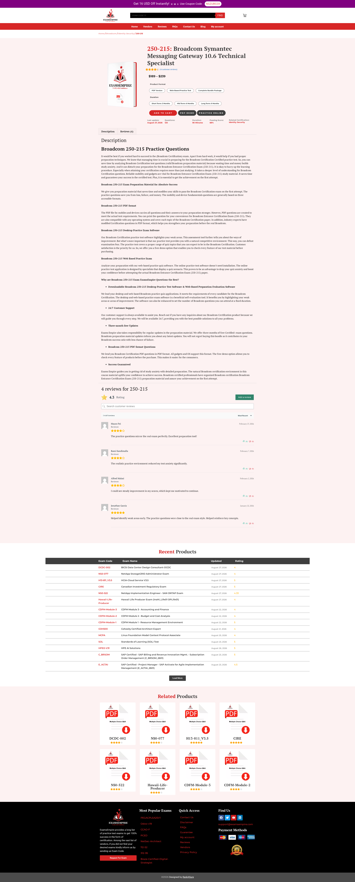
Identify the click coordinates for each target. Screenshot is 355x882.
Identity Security (126, 34)
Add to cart (163, 113)
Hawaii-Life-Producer (158, 787)
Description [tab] (108, 131)
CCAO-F (145, 829)
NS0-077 (157, 738)
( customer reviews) (168, 69)
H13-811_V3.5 (197, 738)
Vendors (147, 26)
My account (217, 26)
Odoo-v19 (146, 823)
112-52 (144, 847)
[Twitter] (227, 817)
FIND (220, 15)
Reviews (162, 26)
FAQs (175, 26)
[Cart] (244, 15)
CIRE (237, 738)
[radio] (157, 90)
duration (154, 97)
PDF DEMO (187, 113)
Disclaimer (186, 822)
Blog (203, 26)
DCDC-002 (117, 738)
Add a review (244, 397)
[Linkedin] (240, 817)
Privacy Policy (188, 852)
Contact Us (189, 26)
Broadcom (111, 34)
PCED (144, 835)
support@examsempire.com (235, 824)
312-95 (144, 853)
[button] (177, 678)
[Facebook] (221, 817)
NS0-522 (117, 785)
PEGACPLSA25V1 (151, 817)
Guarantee (186, 832)
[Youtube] (233, 817)
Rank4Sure (188, 877)
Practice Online (211, 113)
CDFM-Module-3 (197, 785)
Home (134, 26)
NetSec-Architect (151, 841)
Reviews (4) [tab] (126, 131)
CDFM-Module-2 (237, 785)
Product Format (158, 84)
